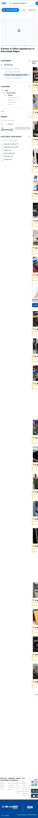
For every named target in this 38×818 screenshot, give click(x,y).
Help (23, 781)
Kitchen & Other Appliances (27, 45)
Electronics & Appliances (11, 45)
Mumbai (2, 785)
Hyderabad (11, 785)
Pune (1, 789)
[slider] (2, 130)
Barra (11, 100)
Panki (11, 104)
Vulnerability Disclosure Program (25, 793)
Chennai (2, 787)
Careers (18, 793)
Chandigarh (11, 787)
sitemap (7, 815)
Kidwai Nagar (13, 97)
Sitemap (24, 783)
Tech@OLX (19, 791)
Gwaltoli (12, 102)
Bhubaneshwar (12, 783)
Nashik (10, 789)
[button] (30, 3)
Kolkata (2, 783)
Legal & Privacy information (25, 787)
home (2, 45)
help (3, 815)
